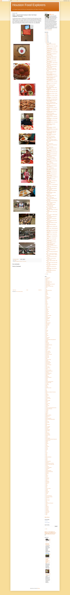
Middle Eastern (48, 424)
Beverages (47, 298)
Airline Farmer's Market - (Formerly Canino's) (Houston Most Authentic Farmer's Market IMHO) (48, 558)
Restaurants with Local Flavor (50, 463)
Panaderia (47, 443)
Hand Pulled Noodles (49, 373)
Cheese (47, 314)
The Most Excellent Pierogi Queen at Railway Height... (51, 54)
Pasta (46, 444)
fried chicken (47, 357)
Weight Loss (47, 512)
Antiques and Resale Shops (49, 286)
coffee (46, 321)
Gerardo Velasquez (48, 362)
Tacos (46, 487)
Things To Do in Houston (49, 496)
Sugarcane (47, 483)
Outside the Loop (48, 440)
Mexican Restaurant (48, 418)
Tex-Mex (47, 493)
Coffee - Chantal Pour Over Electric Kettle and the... (51, 134)
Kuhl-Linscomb (48, 403)
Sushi (46, 484)
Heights (47, 375)
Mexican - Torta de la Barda (50, 197)
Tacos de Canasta (48, 488)
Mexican (47, 417)
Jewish (46, 396)
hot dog (47, 378)
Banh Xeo (47, 294)
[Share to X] (22, 259)
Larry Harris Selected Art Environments (51, 407)
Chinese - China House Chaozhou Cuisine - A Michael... (51, 203)
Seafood (47, 469)
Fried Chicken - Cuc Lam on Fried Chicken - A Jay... (51, 259)
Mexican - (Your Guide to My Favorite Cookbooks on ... (51, 221)
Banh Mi (47, 293)
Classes (47, 319)
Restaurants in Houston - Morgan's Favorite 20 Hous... (51, 193)
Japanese (47, 394)
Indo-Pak (47, 386)
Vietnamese (47, 510)
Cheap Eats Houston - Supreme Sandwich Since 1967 (50, 205)
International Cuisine (48, 387)
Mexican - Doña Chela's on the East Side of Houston (51, 61)
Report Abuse (47, 517)
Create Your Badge (47, 522)
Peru (46, 450)
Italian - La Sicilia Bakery (49, 162)
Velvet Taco (47, 507)
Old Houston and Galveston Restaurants (51, 439)
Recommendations (48, 461)
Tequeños (47, 492)
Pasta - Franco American (49, 143)
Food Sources (47, 353)
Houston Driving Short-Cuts (49, 381)
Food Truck (47, 355)
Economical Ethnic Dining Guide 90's (51, 339)
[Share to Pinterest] (24, 259)
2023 (46, 37)
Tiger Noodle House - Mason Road (51, 68)
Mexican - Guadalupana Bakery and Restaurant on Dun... (51, 74)
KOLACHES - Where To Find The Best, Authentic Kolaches (51, 114)
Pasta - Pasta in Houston (49, 146)
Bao (46, 295)
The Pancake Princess (49, 495)
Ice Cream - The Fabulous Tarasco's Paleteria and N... (51, 242)
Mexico (47, 420)
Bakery (46, 292)
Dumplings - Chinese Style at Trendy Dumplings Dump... (51, 67)
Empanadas (47, 343)
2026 (46, 33)
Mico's (46, 423)
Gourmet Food (48, 363)
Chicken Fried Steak (48, 315)
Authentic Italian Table (49, 290)
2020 (46, 40)
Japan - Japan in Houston (49, 86)
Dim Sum (47, 333)
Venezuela (47, 508)
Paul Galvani (47, 446)
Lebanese (47, 409)
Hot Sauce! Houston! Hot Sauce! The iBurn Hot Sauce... (51, 217)
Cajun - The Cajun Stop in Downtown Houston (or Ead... (51, 189)
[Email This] (20, 259)
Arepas (47, 287)
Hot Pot (47, 379)
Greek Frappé (47, 366)
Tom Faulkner (48, 194)
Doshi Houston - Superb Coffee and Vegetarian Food (51, 111)
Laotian (47, 406)
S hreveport (47, 466)
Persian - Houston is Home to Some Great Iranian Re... (51, 208)
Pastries (47, 445)
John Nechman (48, 397)
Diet (46, 332)
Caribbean (47, 309)
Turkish (47, 504)
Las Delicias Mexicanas (49, 408)
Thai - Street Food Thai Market (50, 157)
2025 (46, 34)
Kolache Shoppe (48, 400)
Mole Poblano (47, 427)
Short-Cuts (47, 473)
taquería (47, 490)
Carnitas (47, 310)
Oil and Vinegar (48, 438)
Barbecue (47, 296)
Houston (47, 380)
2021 (46, 39)
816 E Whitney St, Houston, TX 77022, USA (20, 261)
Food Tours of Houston (49, 354)
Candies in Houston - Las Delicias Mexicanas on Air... (51, 127)
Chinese (47, 316)
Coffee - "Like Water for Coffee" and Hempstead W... (51, 150)
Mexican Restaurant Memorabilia (50, 419)
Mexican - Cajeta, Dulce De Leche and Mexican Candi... (51, 161)
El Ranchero (47, 342)
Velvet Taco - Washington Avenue (51, 102)
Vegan (46, 505)
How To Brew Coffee (48, 382)
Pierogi (47, 452)
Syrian (46, 486)
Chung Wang (47, 318)
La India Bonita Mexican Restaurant (51, 71)
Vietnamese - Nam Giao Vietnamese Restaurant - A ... (51, 50)
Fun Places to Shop (48, 359)
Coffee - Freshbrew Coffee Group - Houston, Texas (51, 137)
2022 (46, 38)
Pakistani (47, 441)
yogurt (46, 514)
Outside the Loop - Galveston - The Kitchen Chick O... (51, 196)
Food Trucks (47, 356)
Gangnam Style (48, 361)
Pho (46, 451)
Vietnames (47, 509)
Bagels (46, 291)
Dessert (47, 331)
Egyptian (47, 341)
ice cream (47, 383)
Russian (47, 465)
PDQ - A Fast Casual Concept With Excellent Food (51, 240)
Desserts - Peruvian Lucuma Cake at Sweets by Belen (51, 100)
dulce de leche (48, 337)
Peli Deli (47, 213)
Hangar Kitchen (48, 374)
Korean (47, 402)
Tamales (47, 489)
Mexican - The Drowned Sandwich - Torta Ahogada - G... (51, 79)
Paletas (47, 442)
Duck (46, 336)
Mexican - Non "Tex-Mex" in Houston (51, 139)
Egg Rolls (47, 340)
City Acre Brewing (48, 272)
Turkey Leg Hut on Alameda (50, 113)
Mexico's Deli (47, 422)
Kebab (46, 399)
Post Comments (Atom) (19, 291)
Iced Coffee (47, 384)
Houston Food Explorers (28, 5)
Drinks (46, 334)
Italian (15, 260)
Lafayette (47, 404)
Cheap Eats (47, 313)
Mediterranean (48, 416)
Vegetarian (47, 506)
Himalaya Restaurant (48, 377)
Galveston (47, 360)
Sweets (47, 485)
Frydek (46, 358)
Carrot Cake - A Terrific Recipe (50, 136)
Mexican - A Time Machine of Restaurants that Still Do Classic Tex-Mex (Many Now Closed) (50, 532)
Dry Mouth (47, 335)
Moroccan (47, 428)
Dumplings (47, 338)
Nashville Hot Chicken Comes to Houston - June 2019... (50, 77)
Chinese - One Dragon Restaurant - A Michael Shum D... (51, 175)
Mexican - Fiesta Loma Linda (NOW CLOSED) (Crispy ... (51, 48)
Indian (46, 385)
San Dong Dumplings (49, 467)
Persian (47, 449)
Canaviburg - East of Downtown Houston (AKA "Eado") (50, 244)
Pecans (47, 447)
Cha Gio (47, 312)
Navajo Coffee (48, 430)
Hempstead (47, 376)
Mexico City (47, 421)
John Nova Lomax (48, 398)
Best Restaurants (48, 297)
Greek (46, 365)
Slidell (46, 474)
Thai (46, 494)
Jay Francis (52, 14)
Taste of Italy (47, 491)
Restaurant (47, 462)
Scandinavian (47, 468)
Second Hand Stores (48, 470)
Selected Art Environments (49, 471)
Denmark (47, 330)
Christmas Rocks (48, 317)
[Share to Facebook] (23, 259)
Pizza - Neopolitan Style (49, 206)
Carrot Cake (47, 311)
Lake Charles (47, 405)
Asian (46, 289)
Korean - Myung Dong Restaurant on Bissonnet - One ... (51, 156)
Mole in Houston (48, 426)
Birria (46, 299)
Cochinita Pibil (48, 320)
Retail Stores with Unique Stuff (50, 464)
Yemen (46, 513)
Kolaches (47, 142)
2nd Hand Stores (48, 277)
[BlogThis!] (21, 259)
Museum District (48, 429)
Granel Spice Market (48, 364)
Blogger (39, 588)
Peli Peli (47, 448)
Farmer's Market (48, 351)
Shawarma (47, 472)
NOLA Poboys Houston (49, 55)
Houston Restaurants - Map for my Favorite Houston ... (51, 132)
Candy (46, 308)
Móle (46, 425)
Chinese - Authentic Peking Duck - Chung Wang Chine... (51, 105)
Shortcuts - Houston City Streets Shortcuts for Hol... (50, 124)
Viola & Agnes (47, 511)
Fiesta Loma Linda (48, 352)
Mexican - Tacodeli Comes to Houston (51, 253)
